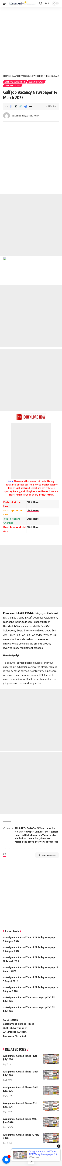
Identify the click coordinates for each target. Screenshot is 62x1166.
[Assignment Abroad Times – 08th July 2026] (51, 1074)
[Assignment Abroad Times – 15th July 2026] (51, 1059)
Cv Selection (10, 1019)
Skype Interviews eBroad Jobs (43, 841)
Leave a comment (49, 855)
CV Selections (44, 828)
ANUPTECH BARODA (25, 828)
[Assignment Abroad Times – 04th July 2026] (51, 1090)
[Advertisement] (31, 39)
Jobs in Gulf (33, 838)
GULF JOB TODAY (12, 86)
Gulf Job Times (42, 831)
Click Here (33, 510)
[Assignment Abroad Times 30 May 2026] (51, 1138)
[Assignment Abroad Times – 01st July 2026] (51, 1106)
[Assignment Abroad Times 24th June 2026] (51, 1122)
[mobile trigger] (6, 3)
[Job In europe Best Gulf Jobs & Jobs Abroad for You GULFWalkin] (23, 3)
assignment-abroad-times (18, 1023)
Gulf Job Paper (36, 82)
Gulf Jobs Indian (30, 835)
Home (6, 75)
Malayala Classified (14, 1036)
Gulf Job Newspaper (15, 82)
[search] (40, 3)
